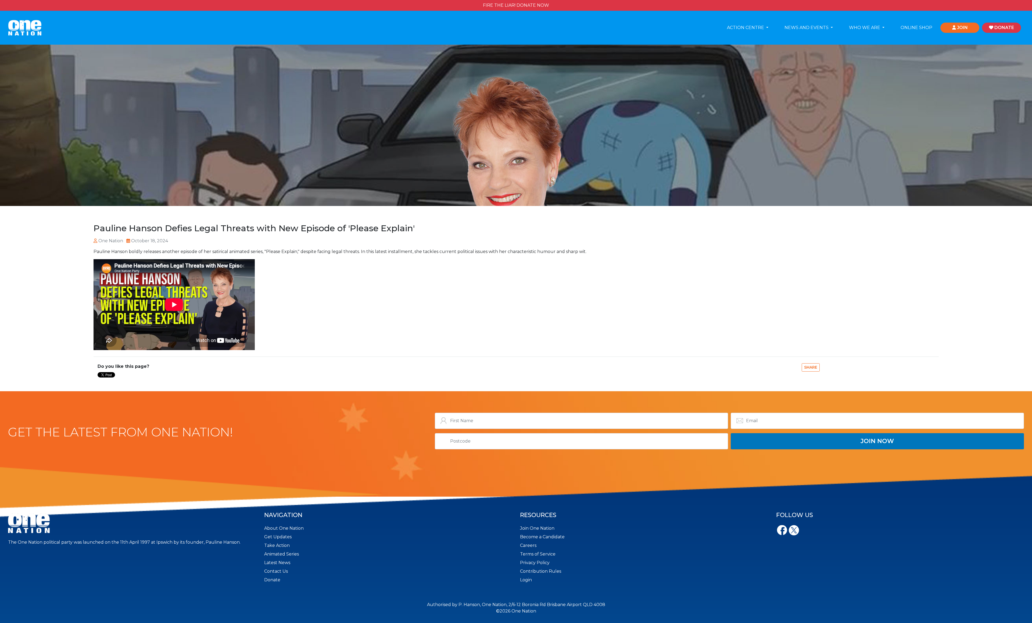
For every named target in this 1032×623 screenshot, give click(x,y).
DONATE (1003, 27)
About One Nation (284, 528)
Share (810, 367)
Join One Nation (537, 528)
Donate (272, 579)
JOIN (962, 27)
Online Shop (916, 27)
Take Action (277, 545)
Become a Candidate (542, 536)
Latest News (277, 562)
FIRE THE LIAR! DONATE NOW (516, 5)
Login (526, 579)
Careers (528, 545)
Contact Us (276, 571)
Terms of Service (538, 554)
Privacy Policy (535, 562)
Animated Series (281, 554)
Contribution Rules (540, 571)
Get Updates (278, 536)
